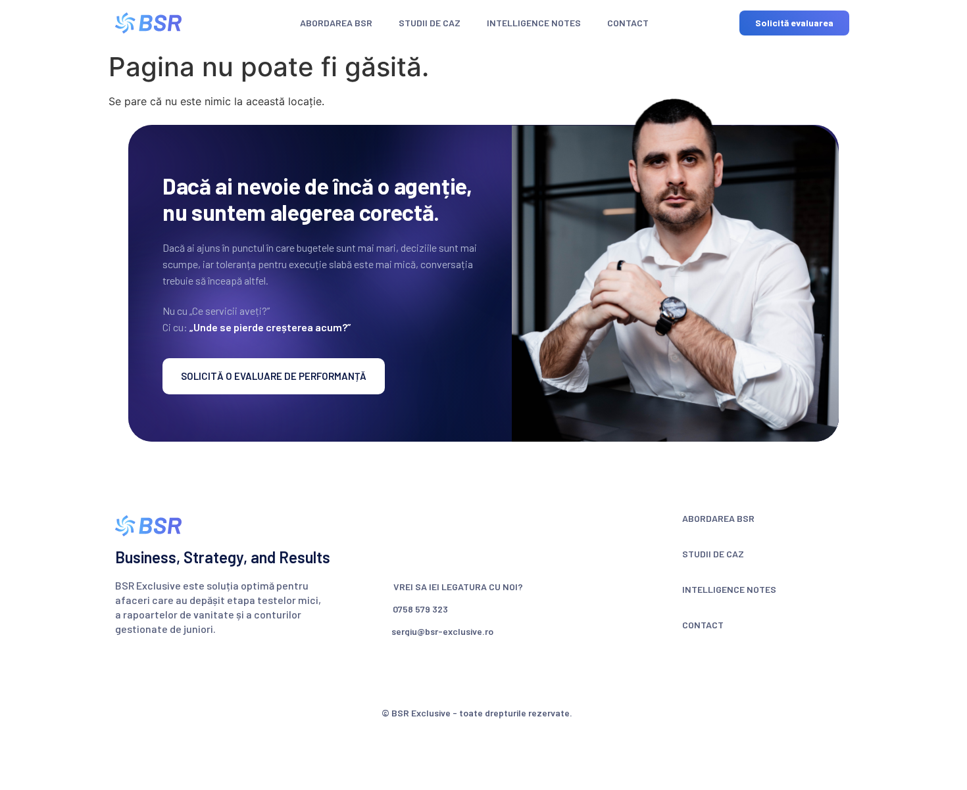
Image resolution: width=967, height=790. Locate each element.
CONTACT (628, 22)
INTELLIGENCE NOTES (534, 22)
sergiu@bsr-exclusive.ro (442, 631)
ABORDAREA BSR (336, 22)
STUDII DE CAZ (429, 22)
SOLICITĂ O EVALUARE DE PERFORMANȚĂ (273, 376)
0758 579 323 (420, 609)
